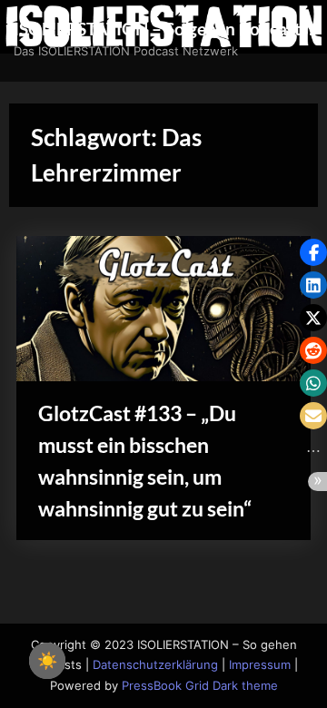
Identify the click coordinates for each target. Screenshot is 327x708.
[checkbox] (47, 661)
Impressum (260, 665)
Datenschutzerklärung (155, 665)
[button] (313, 252)
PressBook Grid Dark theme (200, 686)
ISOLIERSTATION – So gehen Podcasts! (164, 28)
